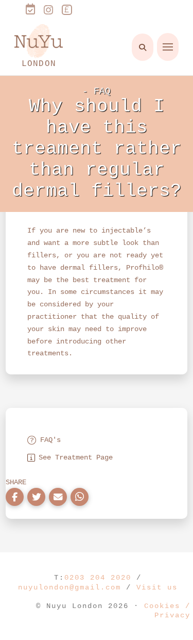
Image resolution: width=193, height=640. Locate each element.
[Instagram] (48, 10)
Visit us (157, 587)
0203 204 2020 (97, 577)
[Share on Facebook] (15, 497)
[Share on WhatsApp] (80, 497)
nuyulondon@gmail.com (69, 587)
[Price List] (67, 11)
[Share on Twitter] (36, 497)
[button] (142, 47)
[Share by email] (58, 497)
